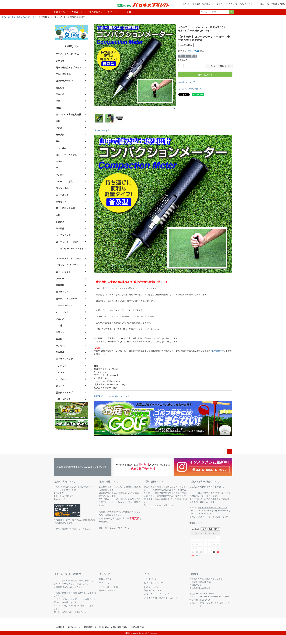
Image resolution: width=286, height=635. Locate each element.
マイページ (115, 12)
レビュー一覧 (263, 4)
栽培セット (61, 201)
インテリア (61, 366)
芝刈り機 (60, 61)
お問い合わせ (74, 627)
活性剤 (59, 108)
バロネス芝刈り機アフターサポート (161, 598)
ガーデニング (62, 195)
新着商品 (60, 12)
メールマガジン (231, 4)
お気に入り (97, 12)
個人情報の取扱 (120, 627)
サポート (149, 574)
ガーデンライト (63, 272)
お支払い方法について (64, 481)
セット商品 (61, 148)
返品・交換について (154, 481)
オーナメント (62, 312)
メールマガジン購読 (108, 587)
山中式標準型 (218, 351)
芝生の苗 (60, 94)
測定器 (59, 128)
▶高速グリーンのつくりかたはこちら (112, 396)
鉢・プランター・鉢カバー (68, 242)
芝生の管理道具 (63, 74)
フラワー (60, 278)
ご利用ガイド (208, 4)
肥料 (58, 101)
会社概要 (194, 574)
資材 (58, 141)
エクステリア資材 (64, 359)
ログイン (186, 4)
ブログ (219, 4)
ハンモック (61, 345)
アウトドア (61, 372)
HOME (3, 17)
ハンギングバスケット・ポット (70, 250)
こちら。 (87, 529)
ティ (58, 168)
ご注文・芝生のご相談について (204, 481)
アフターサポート (248, 4)
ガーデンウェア (63, 235)
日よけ (59, 339)
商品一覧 (78, 12)
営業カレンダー (205, 517)
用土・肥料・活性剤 (65, 208)
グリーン (31, 17)
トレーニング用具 (64, 181)
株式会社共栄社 (278, 4)
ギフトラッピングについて (156, 594)
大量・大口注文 (63, 399)
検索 (231, 12)
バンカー (60, 175)
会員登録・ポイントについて (67, 574)
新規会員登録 (105, 579)
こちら (111, 528)
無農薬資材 (61, 134)
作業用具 (60, 222)
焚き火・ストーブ (64, 392)
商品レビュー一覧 (107, 590)
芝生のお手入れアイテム (67, 54)
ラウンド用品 (62, 188)
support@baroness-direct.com (212, 507)
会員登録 (196, 4)
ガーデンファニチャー (66, 298)
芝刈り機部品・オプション (68, 67)
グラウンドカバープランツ (68, 265)
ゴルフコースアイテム (17, 17)
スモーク (60, 386)
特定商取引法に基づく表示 (96, 627)
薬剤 (58, 121)
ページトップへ (229, 451)
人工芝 (59, 325)
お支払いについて (152, 587)
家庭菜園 (60, 285)
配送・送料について (109, 481)
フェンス (60, 319)
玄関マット (61, 332)
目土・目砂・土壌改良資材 (68, 114)
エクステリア (62, 292)
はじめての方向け (64, 81)
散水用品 (60, 228)
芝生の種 (60, 87)
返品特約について (186, 82)
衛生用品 (60, 352)
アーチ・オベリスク (65, 305)
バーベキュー (62, 379)
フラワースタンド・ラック (68, 258)
